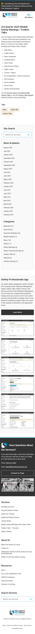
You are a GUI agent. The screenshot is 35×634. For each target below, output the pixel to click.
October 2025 (8, 162)
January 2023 (8, 211)
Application (7, 226)
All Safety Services (7, 507)
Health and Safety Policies (10, 517)
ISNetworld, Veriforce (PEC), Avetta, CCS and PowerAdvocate (16, 552)
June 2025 (7, 176)
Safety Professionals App (12, 251)
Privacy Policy (28, 625)
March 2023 (8, 204)
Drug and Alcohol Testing (9, 510)
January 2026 (8, 155)
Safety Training (6, 531)
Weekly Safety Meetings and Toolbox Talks (16, 524)
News (5, 109)
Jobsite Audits (6, 521)
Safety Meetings (9, 247)
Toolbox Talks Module (25, 95)
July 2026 (7, 151)
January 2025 (8, 186)
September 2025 (9, 165)
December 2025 (9, 158)
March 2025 (8, 179)
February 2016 (8, 215)
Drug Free (7, 230)
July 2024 (7, 190)
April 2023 (7, 201)
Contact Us (5, 548)
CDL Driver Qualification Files (11, 574)
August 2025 (8, 169)
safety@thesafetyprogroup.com (16, 467)
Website (6, 258)
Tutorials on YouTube (8, 584)
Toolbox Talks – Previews (10, 528)
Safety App (14, 109)
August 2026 (8, 148)
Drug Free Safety (7, 581)
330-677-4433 (11, 463)
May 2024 (7, 197)
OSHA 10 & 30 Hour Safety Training (13, 557)
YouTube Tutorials (10, 261)
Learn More (17, 312)
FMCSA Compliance (8, 577)
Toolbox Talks (7, 113)
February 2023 (8, 208)
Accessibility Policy (17, 628)
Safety (6, 244)
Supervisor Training (7, 514)
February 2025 (8, 183)
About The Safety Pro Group (10, 545)
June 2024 (7, 193)
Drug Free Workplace (11, 233)
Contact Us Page (17, 473)
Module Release (9, 237)
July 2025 (7, 172)
